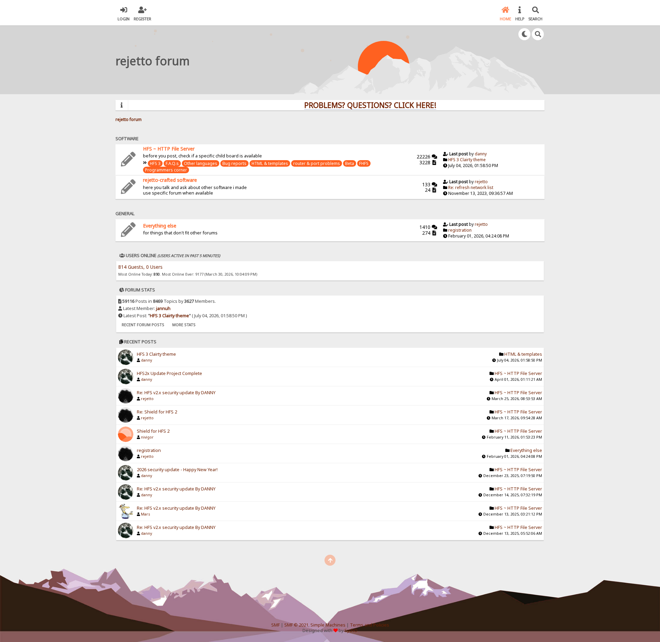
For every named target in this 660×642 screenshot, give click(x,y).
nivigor (147, 437)
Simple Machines (327, 625)
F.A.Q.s (172, 163)
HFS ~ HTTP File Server (169, 148)
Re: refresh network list (470, 187)
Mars (145, 514)
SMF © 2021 (296, 625)
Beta (349, 163)
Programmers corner (166, 170)
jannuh (163, 308)
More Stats (184, 324)
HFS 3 (155, 163)
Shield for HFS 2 (153, 431)
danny (481, 154)
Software (127, 138)
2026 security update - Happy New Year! (177, 470)
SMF (275, 625)
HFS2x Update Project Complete (169, 373)
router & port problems (316, 163)
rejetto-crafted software (170, 180)
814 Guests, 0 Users (140, 267)
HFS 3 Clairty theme (467, 160)
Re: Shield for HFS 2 (157, 412)
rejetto (481, 182)
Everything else (159, 225)
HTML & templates (270, 163)
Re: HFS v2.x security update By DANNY (176, 393)
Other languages (200, 163)
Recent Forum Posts (143, 324)
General (125, 213)
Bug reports (234, 163)
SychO (351, 630)
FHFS (363, 163)
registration (460, 230)
